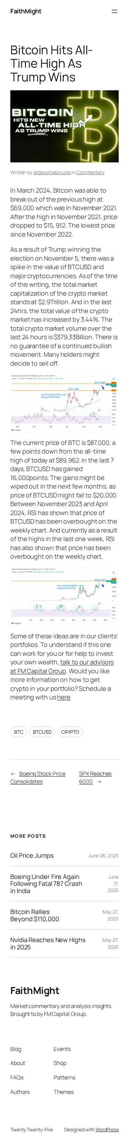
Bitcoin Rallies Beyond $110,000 (34, 915)
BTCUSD (42, 732)
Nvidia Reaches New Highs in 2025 (48, 943)
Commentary (90, 172)
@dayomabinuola (52, 172)
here (64, 697)
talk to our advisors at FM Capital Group (62, 666)
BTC (18, 732)
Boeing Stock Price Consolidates (37, 777)
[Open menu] (114, 11)
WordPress (107, 1129)
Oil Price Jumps (32, 855)
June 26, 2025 (103, 855)
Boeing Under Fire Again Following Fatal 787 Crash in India (46, 883)
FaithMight (25, 11)
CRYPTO (70, 732)
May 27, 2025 (111, 915)
